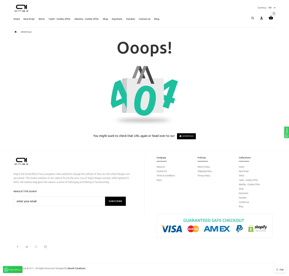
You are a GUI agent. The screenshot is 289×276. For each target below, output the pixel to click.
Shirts (241, 175)
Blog (241, 206)
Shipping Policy (205, 171)
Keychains (243, 193)
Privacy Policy (204, 175)
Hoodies (243, 197)
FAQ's (159, 180)
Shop (241, 189)
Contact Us (162, 171)
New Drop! (244, 171)
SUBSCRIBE (115, 201)
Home (241, 167)
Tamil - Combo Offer (248, 180)
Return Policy (204, 167)
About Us (161, 167)
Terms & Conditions (166, 175)
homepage (188, 136)
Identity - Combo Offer (249, 184)
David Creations (76, 268)
